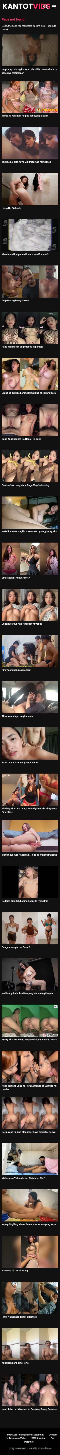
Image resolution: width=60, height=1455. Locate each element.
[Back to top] (53, 1448)
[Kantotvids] (26, 6)
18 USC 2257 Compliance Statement (24, 1434)
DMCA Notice (39, 1438)
